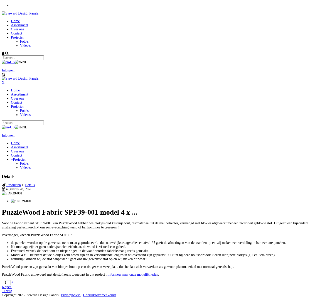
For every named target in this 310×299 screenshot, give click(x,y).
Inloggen (8, 70)
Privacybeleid (71, 295)
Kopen (7, 287)
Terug (7, 291)
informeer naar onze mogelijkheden (133, 274)
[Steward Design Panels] (20, 13)
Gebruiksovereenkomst (99, 295)
